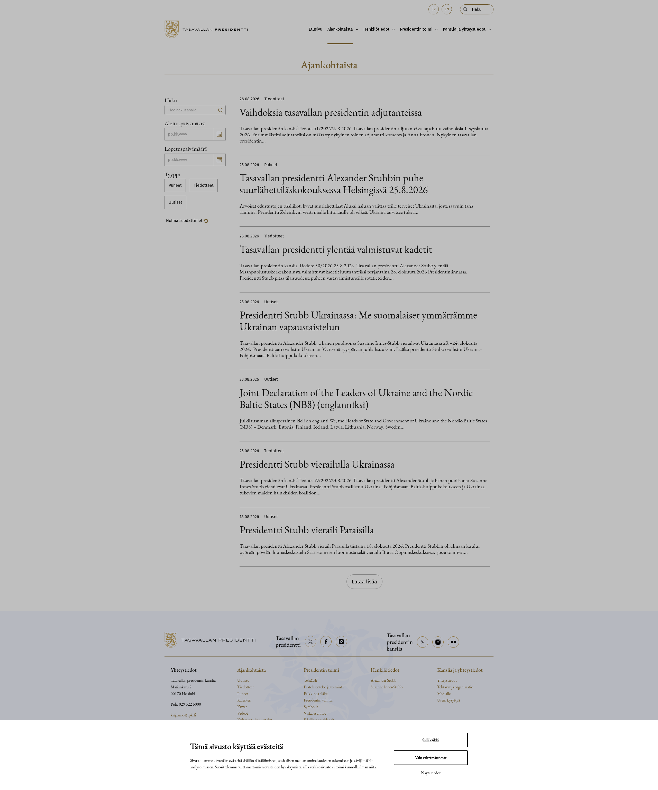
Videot (242, 713)
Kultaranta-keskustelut (254, 720)
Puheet (175, 185)
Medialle (444, 693)
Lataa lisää (364, 582)
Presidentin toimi (416, 29)
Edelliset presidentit (319, 720)
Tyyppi (172, 174)
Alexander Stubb (383, 680)
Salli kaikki (430, 740)
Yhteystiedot (447, 680)
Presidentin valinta (318, 700)
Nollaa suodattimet (185, 220)
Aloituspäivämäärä (184, 123)
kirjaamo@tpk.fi (183, 715)
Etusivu (315, 29)
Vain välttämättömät (430, 757)
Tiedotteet (204, 185)
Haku (170, 100)
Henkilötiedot (376, 29)
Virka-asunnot (315, 713)
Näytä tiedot (431, 773)
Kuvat (242, 706)
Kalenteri (244, 700)
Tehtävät (310, 680)
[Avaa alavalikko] (355, 29)
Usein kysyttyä (448, 700)
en (447, 9)
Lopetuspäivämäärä (185, 149)
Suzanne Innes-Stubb (387, 687)
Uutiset (175, 202)
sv (434, 9)
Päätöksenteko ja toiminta (324, 687)
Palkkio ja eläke (315, 693)
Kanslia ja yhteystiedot (464, 29)
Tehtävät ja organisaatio (455, 687)
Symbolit (311, 706)
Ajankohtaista (340, 29)
